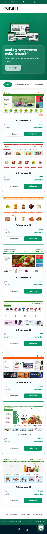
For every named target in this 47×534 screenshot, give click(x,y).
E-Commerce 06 (23, 277)
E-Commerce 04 (23, 382)
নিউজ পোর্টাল (38, 84)
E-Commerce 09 (23, 120)
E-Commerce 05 (23, 330)
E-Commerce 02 (23, 487)
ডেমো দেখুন (13, 67)
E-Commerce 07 (23, 225)
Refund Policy (37, 514)
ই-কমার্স (7, 84)
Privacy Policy (25, 514)
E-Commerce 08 (23, 173)
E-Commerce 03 (23, 434)
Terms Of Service (11, 514)
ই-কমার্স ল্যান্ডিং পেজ (22, 84)
